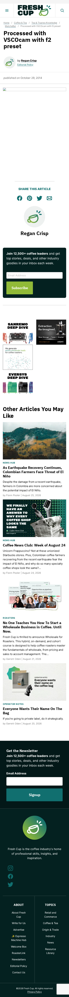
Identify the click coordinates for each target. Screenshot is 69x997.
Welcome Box (19, 946)
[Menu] (7, 10)
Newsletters (19, 959)
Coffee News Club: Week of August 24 (34, 545)
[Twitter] (10, 884)
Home (6, 22)
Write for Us (18, 923)
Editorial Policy (25, 64)
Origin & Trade (50, 929)
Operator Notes (13, 704)
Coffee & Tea (20, 22)
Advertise (18, 929)
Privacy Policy (34, 991)
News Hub (9, 462)
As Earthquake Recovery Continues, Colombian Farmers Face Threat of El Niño (33, 471)
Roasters (9, 618)
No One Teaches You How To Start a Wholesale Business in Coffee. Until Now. (32, 627)
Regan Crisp (29, 60)
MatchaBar (10, 26)
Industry (50, 936)
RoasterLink (18, 952)
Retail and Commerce (50, 914)
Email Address (16, 773)
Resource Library (50, 951)
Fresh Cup (34, 10)
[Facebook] (10, 876)
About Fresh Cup (19, 914)
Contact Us (18, 972)
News (50, 942)
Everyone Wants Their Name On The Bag (32, 710)
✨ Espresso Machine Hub (18, 938)
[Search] (62, 10)
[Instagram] (10, 868)
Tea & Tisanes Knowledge (44, 22)
